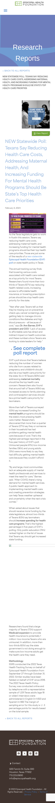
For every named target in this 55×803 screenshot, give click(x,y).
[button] (5, 11)
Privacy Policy (31, 792)
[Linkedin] (36, 753)
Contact (16, 763)
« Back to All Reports (16, 71)
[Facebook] (19, 753)
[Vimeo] (30, 753)
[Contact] (10, 763)
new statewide (34, 257)
